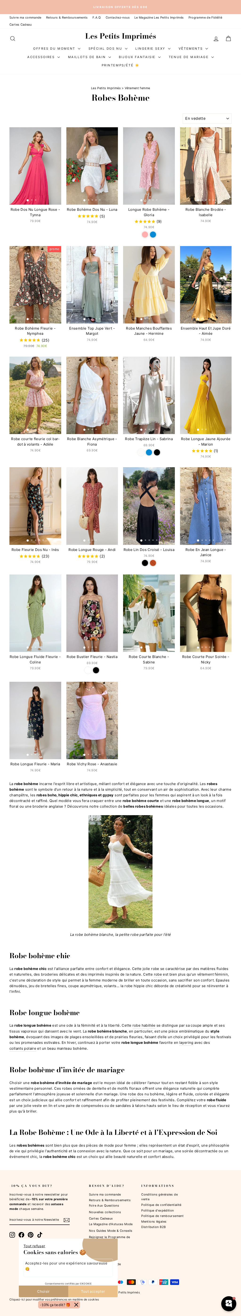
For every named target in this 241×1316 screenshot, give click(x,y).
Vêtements (191, 48)
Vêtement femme (137, 88)
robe (158, 974)
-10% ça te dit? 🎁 (55, 1304)
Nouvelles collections (105, 1212)
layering (186, 1042)
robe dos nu (138, 1094)
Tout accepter (93, 1291)
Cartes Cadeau (20, 24)
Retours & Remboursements (67, 17)
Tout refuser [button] (34, 1246)
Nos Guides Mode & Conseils (111, 1230)
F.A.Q (96, 17)
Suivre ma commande (25, 17)
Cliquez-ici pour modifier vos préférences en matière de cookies (54, 1299)
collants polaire (22, 1048)
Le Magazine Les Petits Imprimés (159, 17)
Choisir (43, 1291)
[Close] (76, 1305)
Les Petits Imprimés (106, 88)
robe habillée (144, 1025)
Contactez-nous (118, 17)
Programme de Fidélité (205, 17)
